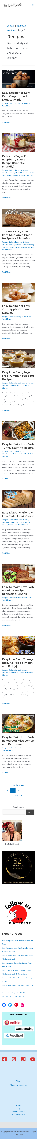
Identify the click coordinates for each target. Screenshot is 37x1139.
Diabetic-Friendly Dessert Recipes (14, 173)
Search (30, 812)
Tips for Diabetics (18, 1114)
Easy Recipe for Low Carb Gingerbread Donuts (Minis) (16, 96)
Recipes (5, 103)
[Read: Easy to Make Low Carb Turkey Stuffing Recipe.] (18, 430)
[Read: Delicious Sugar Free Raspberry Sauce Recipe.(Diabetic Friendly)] (18, 142)
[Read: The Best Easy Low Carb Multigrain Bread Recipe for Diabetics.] (18, 217)
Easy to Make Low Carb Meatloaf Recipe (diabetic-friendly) (18, 590)
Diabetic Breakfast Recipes (18, 170)
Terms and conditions (18, 1085)
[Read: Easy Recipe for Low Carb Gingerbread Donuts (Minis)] (18, 79)
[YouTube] (33, 1059)
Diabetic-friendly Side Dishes (13, 454)
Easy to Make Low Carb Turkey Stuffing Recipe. (18, 446)
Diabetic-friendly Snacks (18, 103)
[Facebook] (4, 1059)
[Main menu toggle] (32, 5)
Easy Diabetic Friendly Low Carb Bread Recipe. (18, 514)
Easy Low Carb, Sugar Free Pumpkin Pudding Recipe (18, 376)
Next (18, 795)
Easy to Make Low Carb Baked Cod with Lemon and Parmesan (18, 740)
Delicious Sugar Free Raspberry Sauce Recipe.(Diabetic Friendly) (16, 161)
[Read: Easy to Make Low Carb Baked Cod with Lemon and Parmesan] (18, 723)
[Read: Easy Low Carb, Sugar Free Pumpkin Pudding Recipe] (18, 358)
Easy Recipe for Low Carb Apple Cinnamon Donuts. (17, 309)
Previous (18, 785)
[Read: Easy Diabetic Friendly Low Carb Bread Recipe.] (18, 499)
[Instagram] (14, 1059)
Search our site (18, 807)
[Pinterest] (23, 1059)
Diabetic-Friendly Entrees (11, 244)
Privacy (18, 1081)
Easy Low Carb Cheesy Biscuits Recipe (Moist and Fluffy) (17, 663)
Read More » (6, 122)
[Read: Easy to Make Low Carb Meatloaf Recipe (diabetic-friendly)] (18, 573)
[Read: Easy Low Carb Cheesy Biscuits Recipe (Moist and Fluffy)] (18, 645)
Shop (18, 1108)
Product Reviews (18, 1111)
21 (29, 790)
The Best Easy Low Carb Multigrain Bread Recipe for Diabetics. (17, 235)
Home (10, 25)
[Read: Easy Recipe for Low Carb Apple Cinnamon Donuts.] (18, 292)
